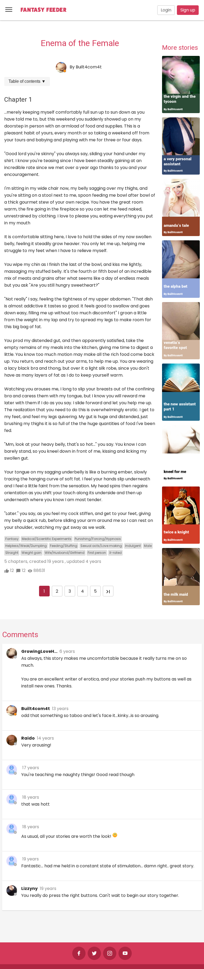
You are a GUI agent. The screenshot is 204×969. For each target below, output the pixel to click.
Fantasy (12, 539)
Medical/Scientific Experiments (46, 539)
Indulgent (133, 545)
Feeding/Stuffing (63, 545)
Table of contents (27, 81)
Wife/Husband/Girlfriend (64, 552)
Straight (11, 552)
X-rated (115, 552)
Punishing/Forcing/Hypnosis (98, 539)
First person (97, 552)
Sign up (187, 10)
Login (166, 10)
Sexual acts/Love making (101, 545)
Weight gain (31, 552)
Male (148, 545)
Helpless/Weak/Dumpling (26, 545)
